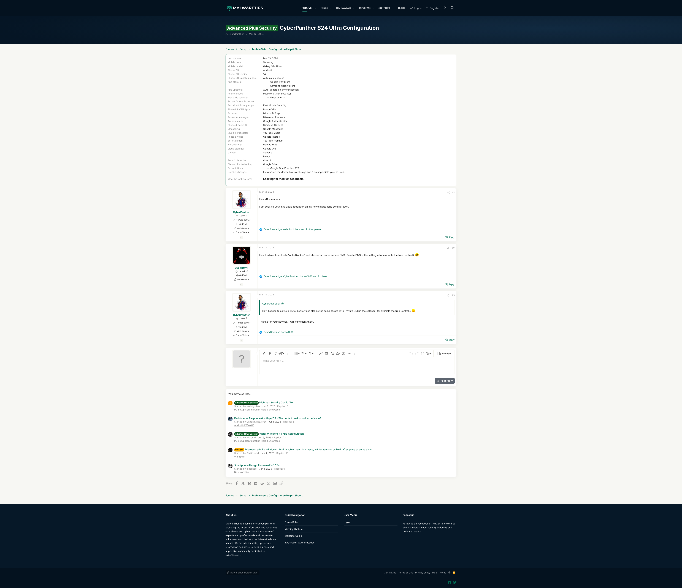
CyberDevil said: (271, 303)
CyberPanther (236, 33)
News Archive (242, 472)
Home (443, 572)
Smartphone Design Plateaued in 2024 (257, 465)
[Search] (452, 8)
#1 (453, 192)
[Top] (449, 573)
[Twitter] (409, 538)
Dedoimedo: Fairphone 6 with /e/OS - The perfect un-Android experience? (277, 418)
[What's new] (444, 8)
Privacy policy (422, 572)
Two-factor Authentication (300, 542)
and (278, 332)
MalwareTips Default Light (243, 572)
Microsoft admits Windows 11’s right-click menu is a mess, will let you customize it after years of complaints (303, 449)
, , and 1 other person (293, 229)
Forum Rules (291, 522)
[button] (315, 8)
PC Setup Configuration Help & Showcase (257, 409)
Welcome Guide (293, 535)
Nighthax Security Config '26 (264, 402)
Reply (451, 237)
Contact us (390, 572)
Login (347, 522)
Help (434, 572)
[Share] (448, 192)
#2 (453, 248)
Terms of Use (405, 572)
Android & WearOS (244, 425)
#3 (453, 295)
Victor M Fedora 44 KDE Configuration (269, 433)
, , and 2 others (295, 276)
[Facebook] (404, 538)
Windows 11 (240, 456)
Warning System (293, 529)
